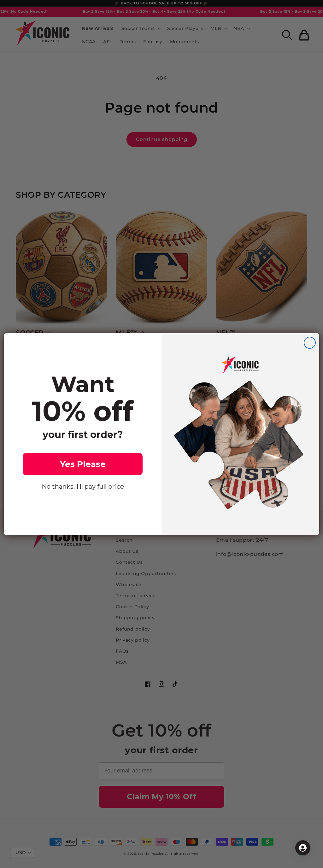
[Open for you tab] (302, 847)
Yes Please (83, 464)
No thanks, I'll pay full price (83, 486)
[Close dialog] (309, 342)
